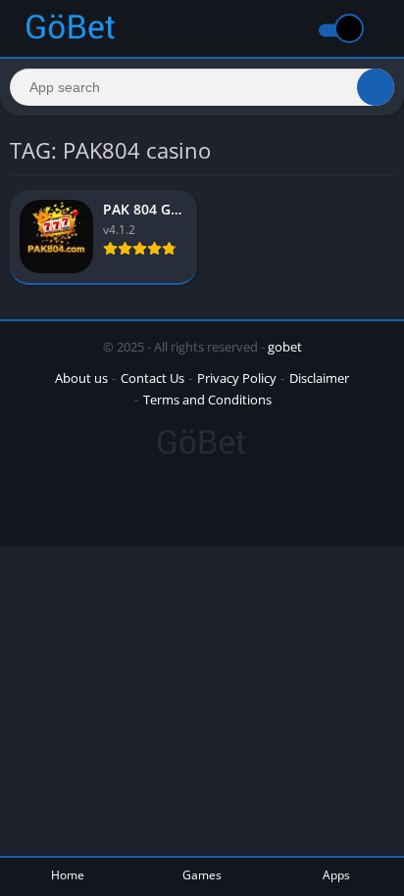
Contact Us (152, 378)
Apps (336, 875)
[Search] (375, 87)
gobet (285, 346)
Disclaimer (319, 378)
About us (81, 378)
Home (67, 875)
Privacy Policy (237, 378)
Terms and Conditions (207, 399)
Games (202, 875)
